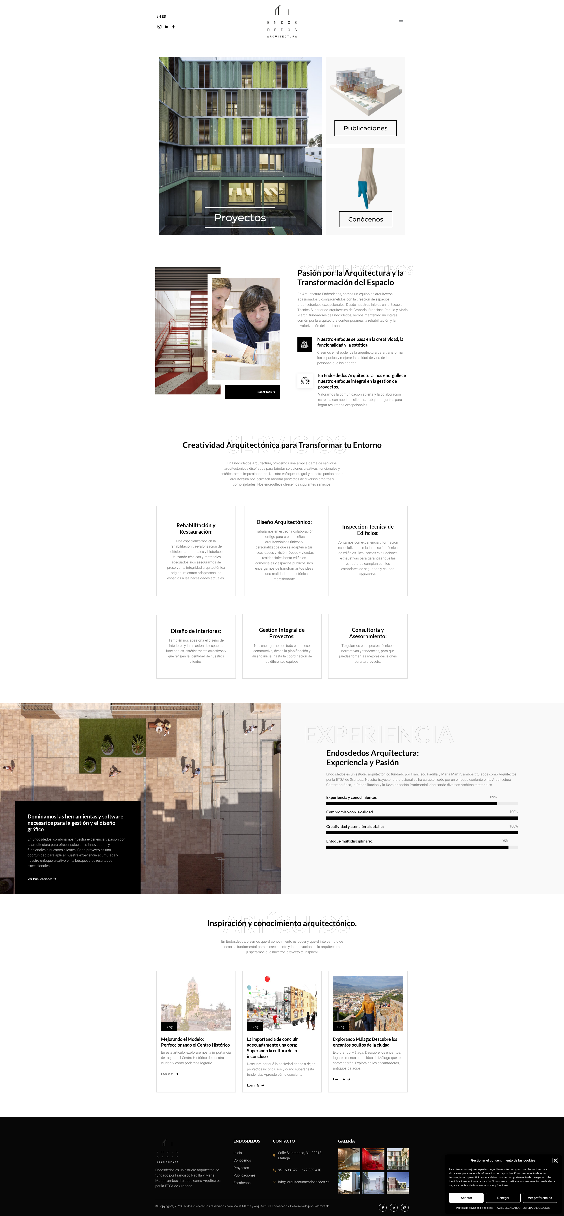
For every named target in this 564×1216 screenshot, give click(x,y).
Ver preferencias (540, 1197)
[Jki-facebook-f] (174, 27)
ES (164, 16)
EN (158, 16)
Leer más (167, 1074)
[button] (555, 1160)
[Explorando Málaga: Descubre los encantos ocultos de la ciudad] (368, 1003)
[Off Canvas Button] (401, 21)
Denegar (503, 1197)
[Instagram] (159, 27)
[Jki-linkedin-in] (166, 27)
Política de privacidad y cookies (474, 1208)
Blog (169, 1027)
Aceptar (466, 1197)
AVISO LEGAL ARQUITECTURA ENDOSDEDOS (523, 1208)
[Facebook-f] (383, 1208)
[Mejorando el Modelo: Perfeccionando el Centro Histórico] (196, 1003)
